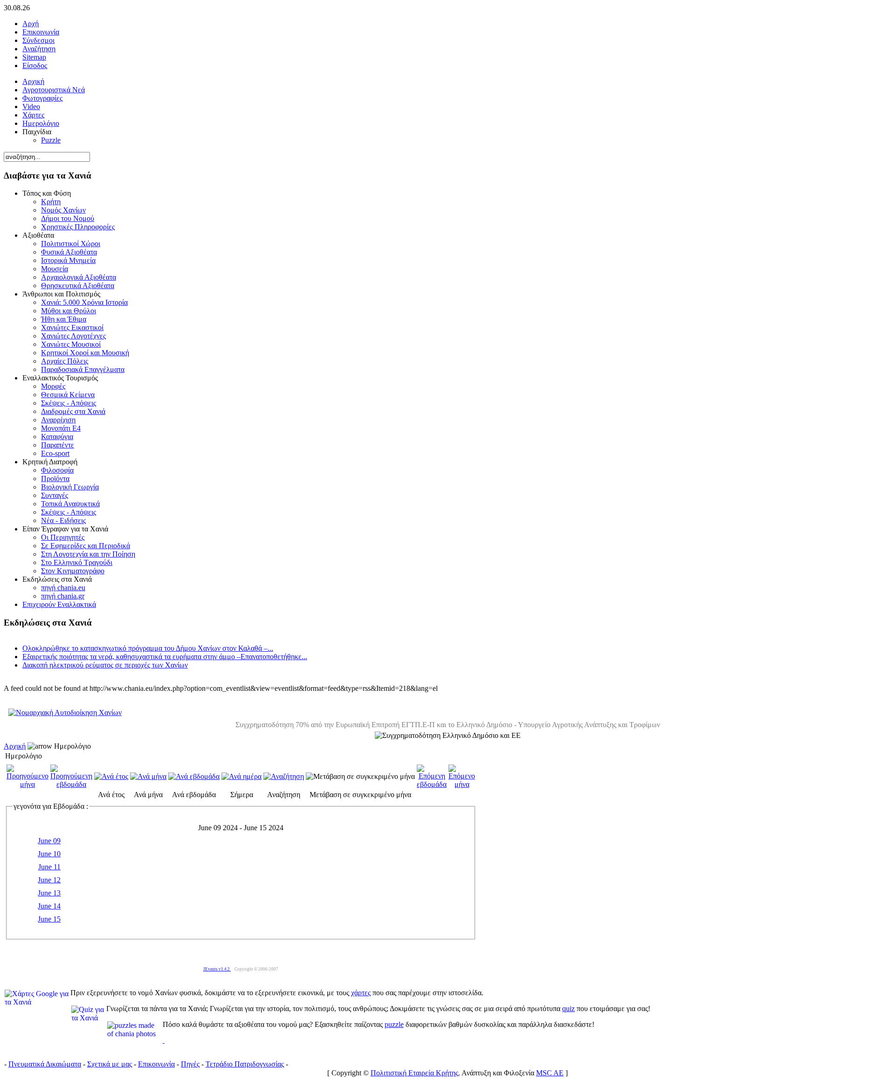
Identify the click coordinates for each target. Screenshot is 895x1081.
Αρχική (15, 746)
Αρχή (30, 24)
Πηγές (190, 1064)
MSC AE (550, 1073)
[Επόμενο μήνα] (461, 784)
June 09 (49, 841)
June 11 (49, 867)
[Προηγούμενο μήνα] (27, 784)
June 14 (49, 906)
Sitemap (34, 57)
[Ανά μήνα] (148, 776)
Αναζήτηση (38, 49)
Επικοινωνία (40, 32)
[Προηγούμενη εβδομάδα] (71, 784)
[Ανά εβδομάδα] (194, 776)
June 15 (49, 919)
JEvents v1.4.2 (217, 969)
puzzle (394, 1024)
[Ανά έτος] (111, 776)
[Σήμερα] (241, 776)
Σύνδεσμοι (38, 40)
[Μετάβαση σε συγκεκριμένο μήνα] (360, 776)
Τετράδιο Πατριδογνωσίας (245, 1064)
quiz (568, 1008)
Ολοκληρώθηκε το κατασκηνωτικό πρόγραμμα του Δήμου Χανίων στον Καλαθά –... (147, 648)
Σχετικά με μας (109, 1064)
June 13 (49, 893)
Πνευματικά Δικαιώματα (44, 1064)
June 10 (49, 854)
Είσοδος (34, 65)
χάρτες (361, 993)
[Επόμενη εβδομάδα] (432, 784)
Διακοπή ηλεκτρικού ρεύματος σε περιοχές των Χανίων (105, 665)
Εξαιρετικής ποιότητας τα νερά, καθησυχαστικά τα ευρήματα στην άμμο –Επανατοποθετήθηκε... (164, 657)
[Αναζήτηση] (283, 776)
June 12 (49, 880)
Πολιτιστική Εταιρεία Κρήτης (414, 1073)
